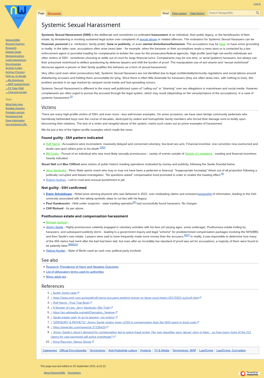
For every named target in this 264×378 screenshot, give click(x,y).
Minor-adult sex (56, 276)
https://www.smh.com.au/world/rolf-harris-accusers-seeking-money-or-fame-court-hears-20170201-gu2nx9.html (126, 297)
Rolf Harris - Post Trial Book (71, 302)
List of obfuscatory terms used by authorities (75, 271)
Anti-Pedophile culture (122, 350)
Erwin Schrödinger (59, 194)
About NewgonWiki (54, 372)
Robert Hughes (56, 179)
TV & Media (161, 350)
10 (76, 244)
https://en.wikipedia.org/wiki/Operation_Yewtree (84, 312)
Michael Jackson (57, 222)
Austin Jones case (65, 292)
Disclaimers (74, 372)
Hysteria (145, 350)
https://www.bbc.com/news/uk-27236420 (79, 327)
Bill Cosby (52, 153)
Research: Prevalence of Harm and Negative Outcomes (82, 266)
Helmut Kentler (55, 250)
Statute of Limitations (198, 153)
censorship (205, 194)
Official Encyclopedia (72, 350)
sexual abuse (148, 39)
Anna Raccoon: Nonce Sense (72, 341)
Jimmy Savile (54, 227)
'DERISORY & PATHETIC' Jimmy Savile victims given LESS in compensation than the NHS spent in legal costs (124, 322)
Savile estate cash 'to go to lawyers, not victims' (84, 317)
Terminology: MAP (184, 350)
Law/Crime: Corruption (231, 350)
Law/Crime (206, 350)
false (222, 44)
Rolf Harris (53, 144)
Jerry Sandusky (56, 170)
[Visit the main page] (18, 16)
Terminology (97, 350)
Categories (50, 350)
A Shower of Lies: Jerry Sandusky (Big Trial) (81, 307)
